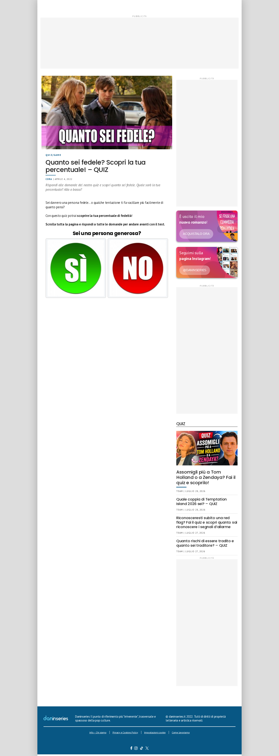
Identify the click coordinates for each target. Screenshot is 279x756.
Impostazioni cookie (155, 732)
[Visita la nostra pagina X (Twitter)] (147, 748)
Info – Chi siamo (97, 732)
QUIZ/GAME (53, 154)
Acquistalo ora (196, 233)
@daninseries (194, 270)
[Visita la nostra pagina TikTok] (141, 748)
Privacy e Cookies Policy (125, 732)
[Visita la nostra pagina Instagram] (136, 748)
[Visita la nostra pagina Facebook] (131, 748)
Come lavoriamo (181, 732)
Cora (49, 179)
